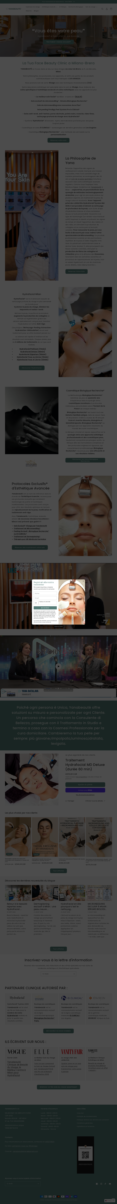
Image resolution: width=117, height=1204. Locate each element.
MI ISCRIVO (45, 608)
